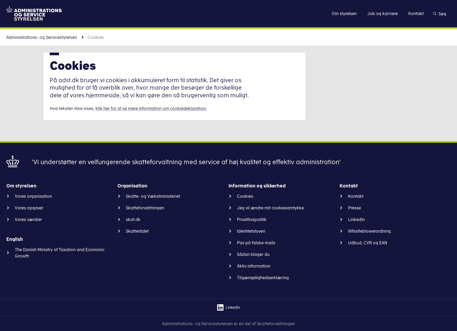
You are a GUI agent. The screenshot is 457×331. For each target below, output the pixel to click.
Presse (354, 207)
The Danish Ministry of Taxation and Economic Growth (60, 252)
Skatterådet (137, 231)
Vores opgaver (29, 207)
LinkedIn (356, 219)
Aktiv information (253, 266)
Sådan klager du (253, 254)
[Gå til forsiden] (34, 13)
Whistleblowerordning (369, 231)
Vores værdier (28, 219)
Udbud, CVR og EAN (367, 242)
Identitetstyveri (251, 231)
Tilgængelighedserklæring (263, 277)
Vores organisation (33, 196)
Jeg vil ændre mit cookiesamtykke (270, 207)
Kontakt (355, 196)
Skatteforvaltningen (145, 207)
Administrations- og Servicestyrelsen (41, 37)
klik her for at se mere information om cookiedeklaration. (151, 108)
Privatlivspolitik (252, 219)
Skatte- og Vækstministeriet (153, 196)
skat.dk (133, 219)
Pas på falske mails (256, 242)
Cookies (245, 196)
